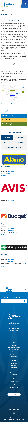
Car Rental (7, 137)
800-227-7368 (11, 171)
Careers (14, 369)
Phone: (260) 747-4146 (14, 328)
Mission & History (14, 363)
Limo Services (20, 142)
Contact (14, 378)
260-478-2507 (10, 230)
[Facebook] (9, 413)
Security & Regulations (14, 351)
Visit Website (4, 175)
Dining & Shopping (14, 356)
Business (14, 360)
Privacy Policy (11, 417)
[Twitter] (12, 413)
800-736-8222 (11, 259)
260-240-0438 (10, 173)
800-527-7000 (11, 228)
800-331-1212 (11, 200)
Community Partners (14, 372)
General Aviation (14, 374)
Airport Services (14, 352)
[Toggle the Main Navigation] (25, 4)
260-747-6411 (10, 202)
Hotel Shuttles (7, 142)
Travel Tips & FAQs (14, 354)
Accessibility (17, 417)
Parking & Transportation (14, 349)
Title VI (14, 391)
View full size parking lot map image (9, 104)
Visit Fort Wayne (14, 394)
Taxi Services (20, 137)
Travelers (3, 12)
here (5, 82)
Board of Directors (14, 365)
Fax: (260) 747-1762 (14, 330)
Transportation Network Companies (14, 147)
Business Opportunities (14, 370)
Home (2, 10)
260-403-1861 (10, 261)
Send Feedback (14, 388)
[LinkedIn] (19, 413)
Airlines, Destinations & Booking (14, 347)
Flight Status (14, 345)
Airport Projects (14, 367)
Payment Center (14, 381)
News (14, 384)
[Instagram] (15, 413)
